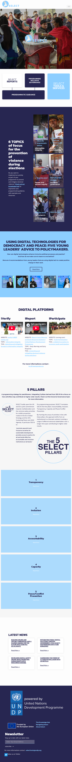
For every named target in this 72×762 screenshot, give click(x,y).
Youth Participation (61, 339)
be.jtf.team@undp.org (36, 366)
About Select (40, 727)
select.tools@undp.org (33, 750)
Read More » (15, 650)
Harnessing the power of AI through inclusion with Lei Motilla (50, 659)
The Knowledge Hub (43, 722)
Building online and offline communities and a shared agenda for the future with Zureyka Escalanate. (21, 643)
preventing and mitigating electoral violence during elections (35, 353)
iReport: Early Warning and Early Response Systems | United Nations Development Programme (36, 340)
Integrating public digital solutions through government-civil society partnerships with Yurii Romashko (50, 643)
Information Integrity (13, 342)
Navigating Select (42, 724)
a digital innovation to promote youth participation (59, 343)
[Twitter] (6, 754)
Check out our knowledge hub (16, 185)
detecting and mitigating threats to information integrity (12, 345)
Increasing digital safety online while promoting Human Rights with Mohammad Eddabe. (21, 660)
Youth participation (55, 149)
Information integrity (39, 149)
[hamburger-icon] (69, 6)
